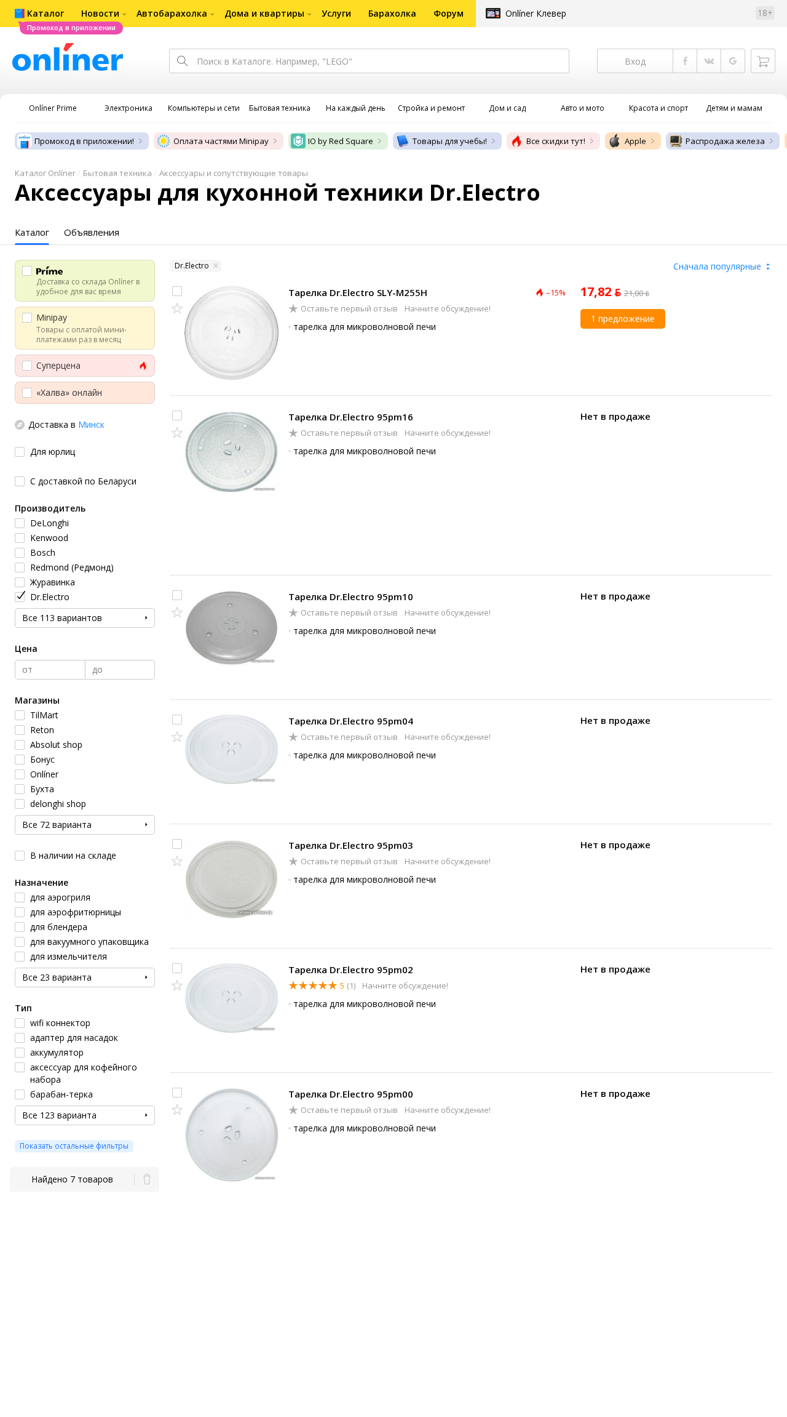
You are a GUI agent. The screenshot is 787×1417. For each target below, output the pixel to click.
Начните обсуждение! (447, 308)
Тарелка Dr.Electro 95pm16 (350, 417)
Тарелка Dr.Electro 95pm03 (350, 845)
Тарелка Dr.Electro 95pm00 (350, 1094)
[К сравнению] (177, 291)
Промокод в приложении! (84, 141)
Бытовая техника (117, 173)
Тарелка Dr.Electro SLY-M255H (357, 292)
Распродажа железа (725, 141)
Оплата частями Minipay (221, 141)
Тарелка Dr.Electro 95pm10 (350, 596)
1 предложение (623, 318)
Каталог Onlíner (45, 173)
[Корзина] (763, 61)
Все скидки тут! (555, 141)
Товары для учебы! (450, 141)
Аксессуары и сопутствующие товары (233, 173)
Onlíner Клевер (535, 13)
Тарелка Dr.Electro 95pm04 (350, 721)
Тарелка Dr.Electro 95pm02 (350, 969)
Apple (635, 141)
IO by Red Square (340, 141)
